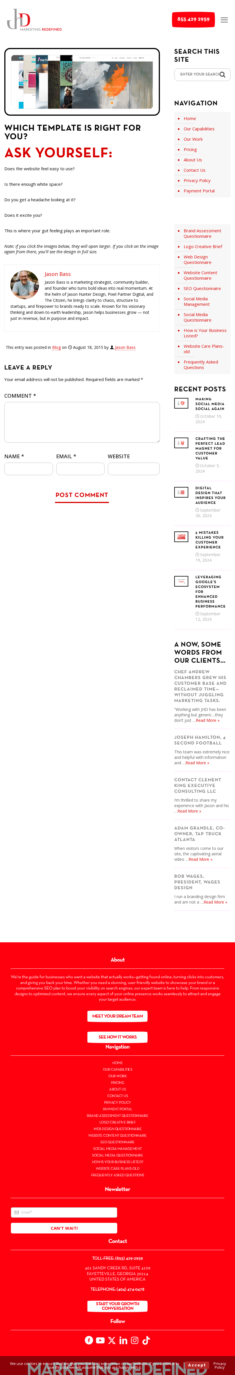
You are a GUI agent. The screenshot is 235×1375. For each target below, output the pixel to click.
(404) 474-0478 (130, 1289)
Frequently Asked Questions (201, 364)
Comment (20, 395)
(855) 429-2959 (129, 1258)
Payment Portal (199, 191)
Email (66, 456)
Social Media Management (197, 301)
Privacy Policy (197, 180)
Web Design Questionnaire (197, 259)
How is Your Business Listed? (205, 333)
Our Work (193, 139)
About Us (193, 160)
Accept (197, 1365)
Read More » (208, 720)
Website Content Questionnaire (200, 275)
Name (14, 456)
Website (119, 456)
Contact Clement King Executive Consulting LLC (197, 786)
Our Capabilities (199, 128)
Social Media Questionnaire (197, 317)
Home (190, 118)
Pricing (190, 149)
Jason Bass (125, 347)
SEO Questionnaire (202, 288)
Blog (56, 347)
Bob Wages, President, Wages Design (197, 882)
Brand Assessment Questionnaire (202, 233)
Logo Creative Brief (203, 246)
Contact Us (194, 170)
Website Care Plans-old (204, 348)
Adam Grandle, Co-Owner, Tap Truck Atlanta (199, 834)
